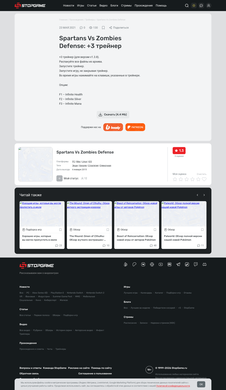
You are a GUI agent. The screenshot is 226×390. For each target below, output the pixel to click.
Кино (38, 300)
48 (155, 245)
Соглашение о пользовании (95, 373)
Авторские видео (84, 330)
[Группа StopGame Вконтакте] (143, 264)
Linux (84, 161)
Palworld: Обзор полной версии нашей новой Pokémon (183, 238)
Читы (49, 349)
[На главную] (30, 5)
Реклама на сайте (79, 367)
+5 (179, 308)
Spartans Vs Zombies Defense (111, 19)
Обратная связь (29, 373)
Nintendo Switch (75, 293)
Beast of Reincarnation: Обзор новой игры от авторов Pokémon (136, 238)
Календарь (146, 293)
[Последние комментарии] (201, 5)
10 (108, 245)
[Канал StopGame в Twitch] (196, 264)
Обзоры (56, 315)
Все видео (25, 330)
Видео (103, 5)
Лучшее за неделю (140, 308)
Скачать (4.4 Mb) (115, 114)
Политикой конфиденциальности (173, 386)
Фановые (30, 296)
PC (73, 161)
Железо (64, 300)
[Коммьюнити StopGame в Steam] (187, 264)
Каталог (159, 293)
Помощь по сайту (101, 367)
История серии (64, 330)
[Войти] (208, 5)
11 (202, 245)
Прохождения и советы (32, 349)
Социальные (26, 300)
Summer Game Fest (62, 296)
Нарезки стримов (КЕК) (163, 323)
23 (60, 245)
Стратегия (93, 165)
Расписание (130, 323)
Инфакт (100, 330)
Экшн (75, 165)
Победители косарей (164, 308)
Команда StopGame (54, 367)
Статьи (91, 5)
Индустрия (44, 296)
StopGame (189, 308)
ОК (201, 384)
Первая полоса (42, 315)
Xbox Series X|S (40, 293)
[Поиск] (186, 5)
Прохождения (144, 5)
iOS (90, 161)
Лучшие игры (131, 293)
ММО (77, 296)
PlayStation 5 (57, 293)
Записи (144, 323)
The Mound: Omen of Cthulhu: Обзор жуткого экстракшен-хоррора (86, 238)
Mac (78, 161)
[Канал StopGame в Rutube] (169, 264)
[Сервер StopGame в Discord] (204, 264)
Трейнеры (90, 19)
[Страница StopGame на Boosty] (126, 264)
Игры (80, 5)
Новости (68, 5)
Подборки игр (70, 315)
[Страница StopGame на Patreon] (134, 264)
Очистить (201, 174)
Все (21, 293)
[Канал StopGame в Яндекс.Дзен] (152, 264)
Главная (63, 19)
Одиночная (105, 165)
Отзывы (188, 293)
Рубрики (37, 330)
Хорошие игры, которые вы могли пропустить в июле (39, 238)
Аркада (83, 165)
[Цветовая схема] (194, 5)
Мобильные (89, 296)
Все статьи (25, 315)
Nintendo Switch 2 (95, 293)
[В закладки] (103, 28)
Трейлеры (25, 334)
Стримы (126, 5)
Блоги (114, 5)
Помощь (161, 5)
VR (21, 296)
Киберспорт (50, 300)
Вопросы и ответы (31, 367)
